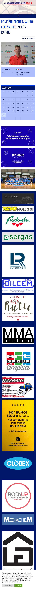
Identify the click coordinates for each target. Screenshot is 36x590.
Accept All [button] (18, 585)
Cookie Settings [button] (8, 585)
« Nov (3, 118)
